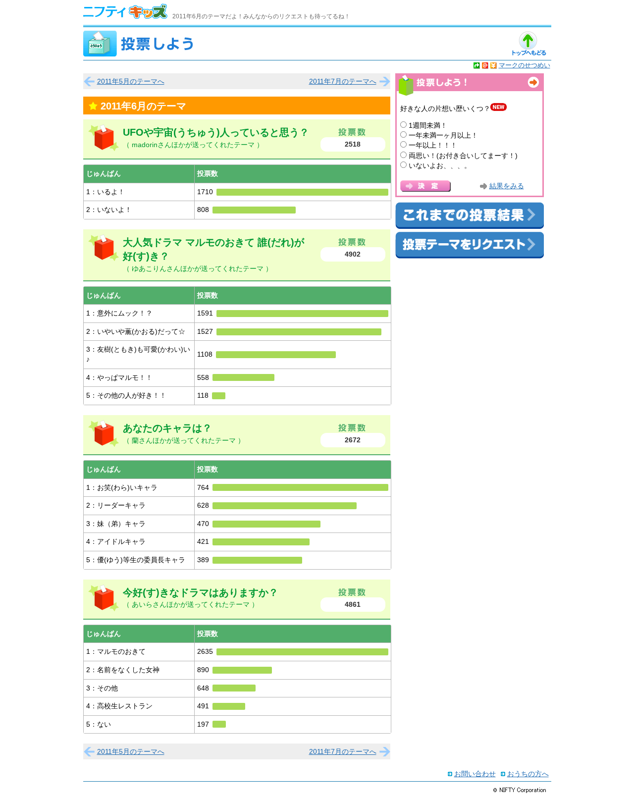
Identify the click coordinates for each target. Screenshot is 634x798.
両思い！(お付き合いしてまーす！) (463, 156)
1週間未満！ (428, 125)
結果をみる (506, 186)
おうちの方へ (528, 774)
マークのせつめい (524, 65)
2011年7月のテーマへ (342, 81)
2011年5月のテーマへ (130, 81)
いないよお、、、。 (440, 165)
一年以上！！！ (433, 145)
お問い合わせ (475, 774)
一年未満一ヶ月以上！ (443, 135)
